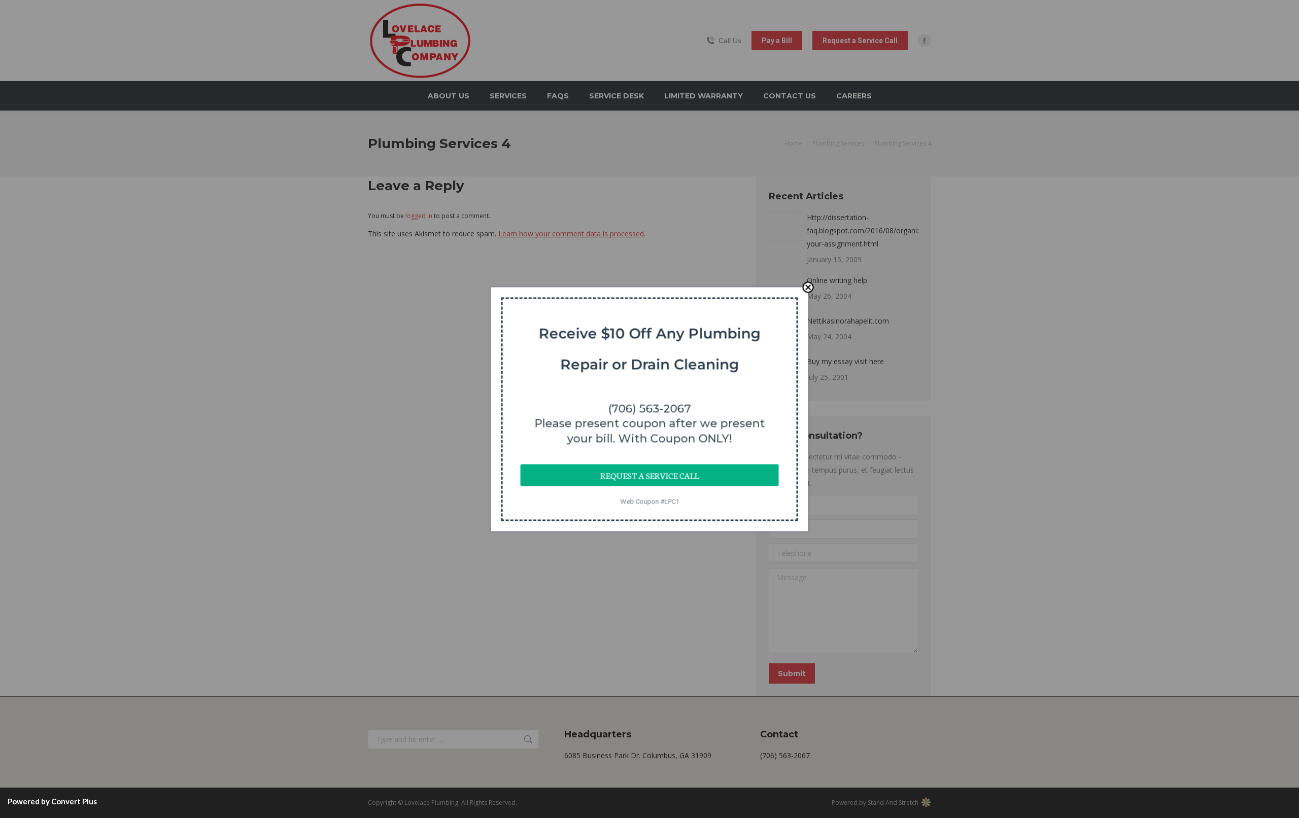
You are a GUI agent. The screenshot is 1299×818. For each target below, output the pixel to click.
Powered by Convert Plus (52, 801)
